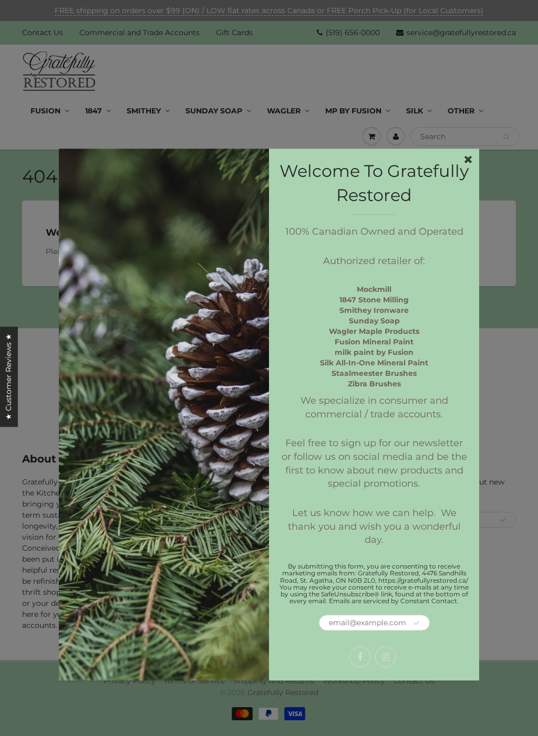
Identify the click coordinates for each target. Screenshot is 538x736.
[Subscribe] (416, 623)
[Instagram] (385, 657)
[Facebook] (359, 657)
